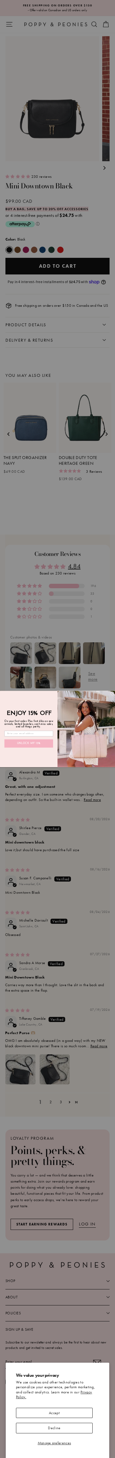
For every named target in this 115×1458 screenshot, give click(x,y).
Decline (54, 1427)
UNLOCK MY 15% (29, 743)
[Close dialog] (112, 693)
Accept (54, 1412)
